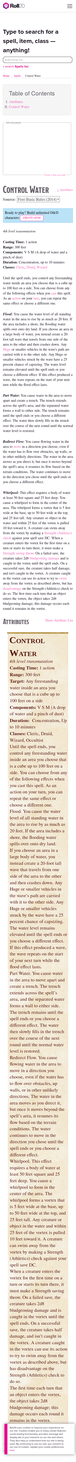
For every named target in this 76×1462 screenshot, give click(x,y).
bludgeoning (38, 558)
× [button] (72, 1428)
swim (63, 578)
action (16, 298)
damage (53, 558)
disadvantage (12, 588)
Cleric (20, 267)
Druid (31, 267)
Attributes (16, 101)
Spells (17, 76)
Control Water (19, 106)
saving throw (25, 553)
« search (15, 66)
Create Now (32, 218)
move (17, 446)
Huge (7, 349)
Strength (9, 553)
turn (36, 298)
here (12, 1450)
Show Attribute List (59, 620)
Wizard (42, 267)
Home (6, 76)
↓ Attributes (65, 189)
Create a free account (55, 174)
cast (54, 293)
